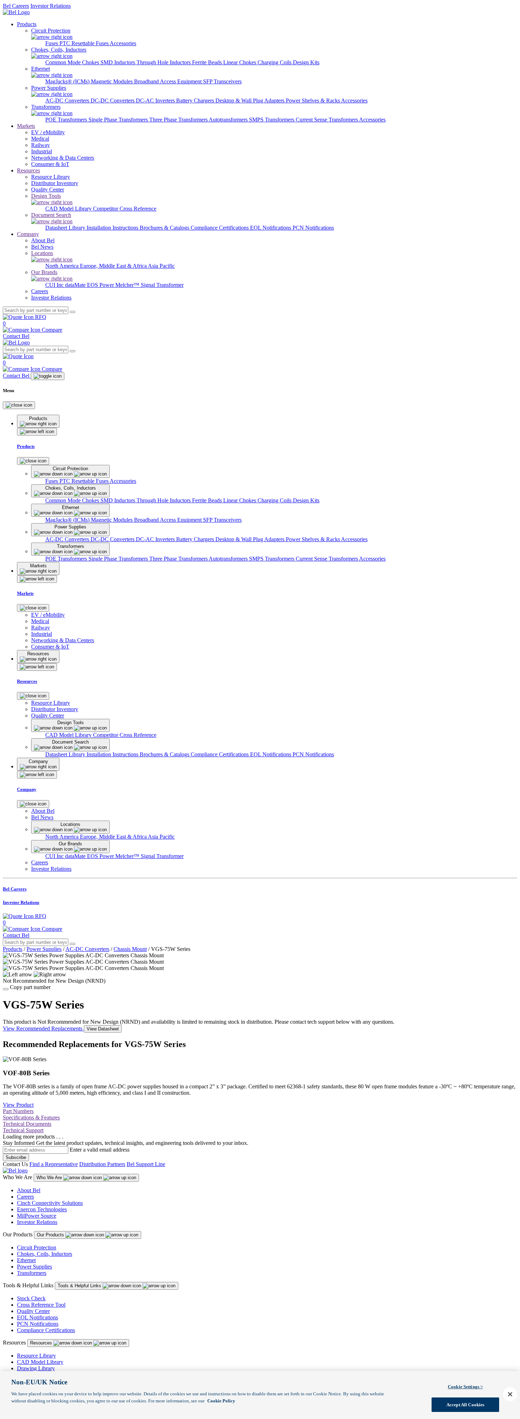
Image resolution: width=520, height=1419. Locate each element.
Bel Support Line (146, 1164)
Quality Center (33, 1311)
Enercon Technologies (42, 1209)
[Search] (72, 312)
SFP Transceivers (222, 81)
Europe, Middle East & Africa (114, 266)
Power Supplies (44, 949)
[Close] (19, 405)
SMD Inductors (118, 62)
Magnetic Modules (112, 81)
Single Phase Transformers (118, 120)
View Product (18, 1105)
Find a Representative (53, 1164)
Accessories (123, 43)
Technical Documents (27, 1124)
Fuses (52, 43)
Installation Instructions (113, 228)
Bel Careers (16, 6)
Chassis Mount (130, 949)
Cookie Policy (221, 1400)
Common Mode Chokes (72, 62)
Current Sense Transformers (327, 120)
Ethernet (26, 1260)
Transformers (31, 1273)
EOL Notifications (271, 228)
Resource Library (36, 1356)
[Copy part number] (5, 989)
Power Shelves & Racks (313, 100)
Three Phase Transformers (179, 120)
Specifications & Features (31, 1117)
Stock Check (31, 1298)
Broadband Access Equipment (168, 81)
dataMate (76, 285)
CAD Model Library (69, 209)
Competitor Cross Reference (124, 209)
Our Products (51, 1234)
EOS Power (101, 285)
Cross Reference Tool (41, 1305)
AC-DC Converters (68, 100)
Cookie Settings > (465, 1386)
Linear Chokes (240, 62)
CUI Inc (55, 285)
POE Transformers (66, 120)
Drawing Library (36, 1368)
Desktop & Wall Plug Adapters (250, 100)
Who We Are (49, 1177)
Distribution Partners (102, 1164)
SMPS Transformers (272, 120)
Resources (28, 170)
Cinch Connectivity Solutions (50, 1203)
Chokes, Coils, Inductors (44, 1254)
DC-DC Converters (113, 100)
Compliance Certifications (220, 228)
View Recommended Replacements (43, 1028)
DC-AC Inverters (156, 100)
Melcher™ (128, 285)
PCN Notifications (313, 228)
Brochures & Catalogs (165, 228)
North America (62, 266)
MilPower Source (36, 1216)
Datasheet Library (66, 228)
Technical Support (23, 1130)
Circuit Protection (36, 1247)
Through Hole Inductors (164, 62)
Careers (25, 1197)
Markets (26, 126)
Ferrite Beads (207, 62)
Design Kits (306, 62)
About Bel (28, 1190)
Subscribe (16, 1157)
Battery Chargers (195, 100)
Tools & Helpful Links (80, 1285)
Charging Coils (275, 62)
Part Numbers (18, 1111)
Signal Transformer (162, 285)
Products (26, 24)
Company (28, 234)
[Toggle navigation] (47, 376)
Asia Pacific (161, 266)
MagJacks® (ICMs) (68, 81)
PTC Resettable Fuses (84, 43)
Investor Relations (50, 6)
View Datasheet (103, 1028)
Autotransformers (229, 120)
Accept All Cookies (465, 1404)
